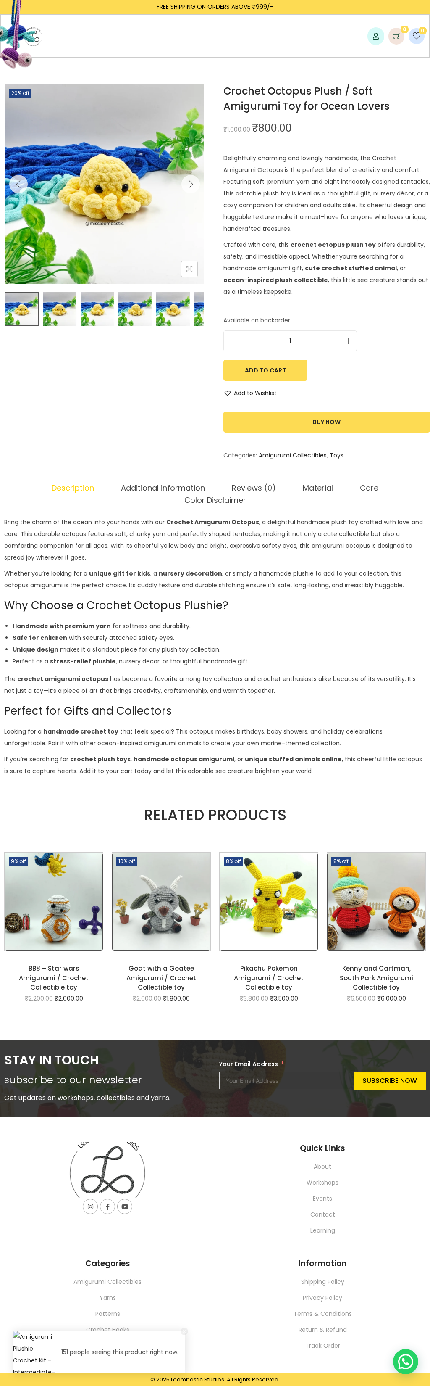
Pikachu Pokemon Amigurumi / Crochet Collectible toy (269, 978)
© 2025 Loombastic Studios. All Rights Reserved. (215, 1379)
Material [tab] (318, 488)
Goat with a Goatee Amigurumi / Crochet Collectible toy (161, 978)
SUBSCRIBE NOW (389, 1080)
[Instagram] (90, 1206)
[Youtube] (124, 1206)
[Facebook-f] (107, 1206)
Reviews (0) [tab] (254, 488)
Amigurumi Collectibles (293, 455)
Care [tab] (369, 488)
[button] (250, 393)
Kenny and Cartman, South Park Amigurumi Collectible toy (376, 978)
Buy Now (327, 422)
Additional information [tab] (163, 488)
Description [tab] (73, 488)
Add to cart (265, 370)
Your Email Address (248, 1064)
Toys (336, 455)
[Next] (190, 184)
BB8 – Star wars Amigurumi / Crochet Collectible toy (54, 978)
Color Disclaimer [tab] (215, 500)
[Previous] (18, 184)
